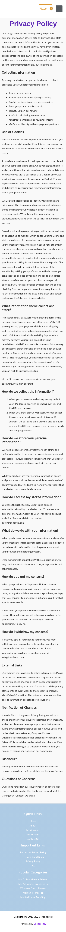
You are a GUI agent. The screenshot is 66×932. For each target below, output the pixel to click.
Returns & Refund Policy (33, 852)
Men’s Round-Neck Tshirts (33, 879)
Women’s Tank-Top (33, 892)
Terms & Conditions (33, 856)
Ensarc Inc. (40, 923)
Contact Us (33, 838)
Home (33, 820)
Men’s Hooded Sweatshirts (33, 883)
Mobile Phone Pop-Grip (33, 897)
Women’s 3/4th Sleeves (33, 888)
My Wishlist (33, 834)
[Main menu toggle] (59, 8)
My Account (33, 829)
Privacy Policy (33, 861)
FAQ (33, 865)
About (33, 825)
